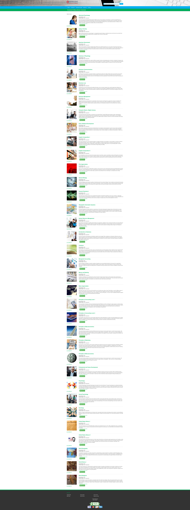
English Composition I (84, 137)
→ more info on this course (83, 23)
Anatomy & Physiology (84, 56)
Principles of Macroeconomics (86, 326)
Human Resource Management (86, 218)
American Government (84, 42)
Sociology (81, 408)
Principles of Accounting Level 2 (87, 313)
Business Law (82, 83)
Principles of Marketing (84, 340)
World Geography (83, 448)
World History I (82, 462)
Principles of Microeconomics (86, 353)
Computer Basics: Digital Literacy (87, 110)
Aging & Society (83, 29)
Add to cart (82, 25)
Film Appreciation (83, 164)
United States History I (84, 421)
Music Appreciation (84, 286)
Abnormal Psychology (84, 15)
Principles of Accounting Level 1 (87, 299)
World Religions (83, 475)
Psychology (82, 380)
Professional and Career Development (88, 367)
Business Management (84, 96)
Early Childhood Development (86, 123)
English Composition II (84, 150)
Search (121, 3)
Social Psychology (83, 394)
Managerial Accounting (84, 259)
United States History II (84, 435)
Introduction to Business (85, 232)
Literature (81, 245)
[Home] (73, 5)
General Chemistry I (84, 191)
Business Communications (85, 69)
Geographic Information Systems (87, 205)
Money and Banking (84, 272)
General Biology (83, 177)
